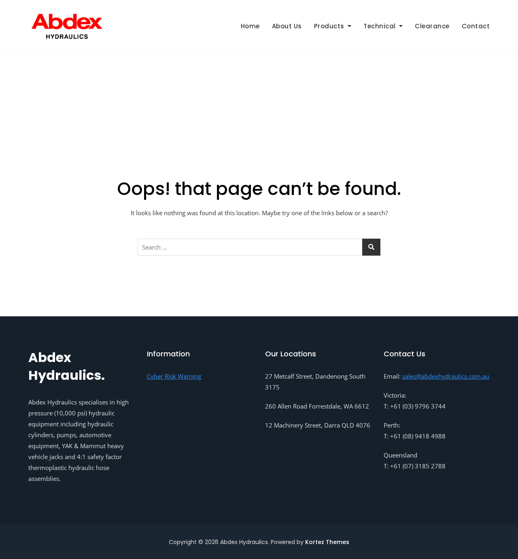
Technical (379, 26)
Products (329, 26)
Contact (476, 26)
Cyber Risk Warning (174, 376)
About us (287, 26)
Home (250, 26)
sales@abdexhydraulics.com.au (445, 376)
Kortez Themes (327, 542)
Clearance (432, 26)
